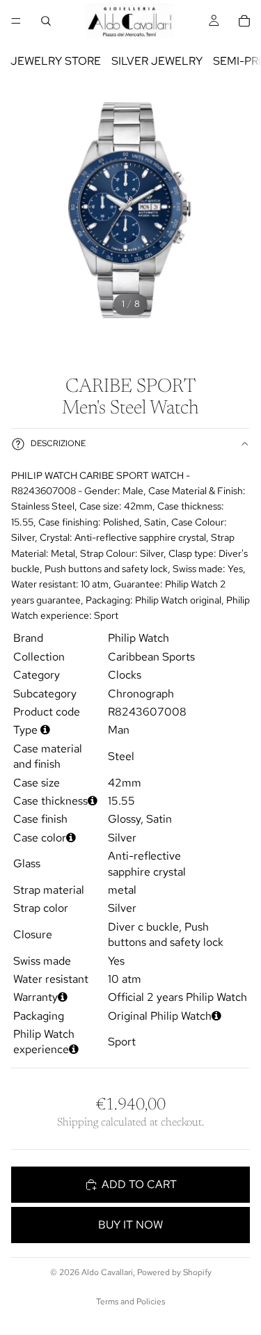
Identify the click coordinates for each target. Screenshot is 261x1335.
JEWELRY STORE (55, 61)
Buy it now (130, 1224)
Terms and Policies (130, 1301)
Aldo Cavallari (107, 1272)
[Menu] (16, 21)
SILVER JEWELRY (157, 61)
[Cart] (244, 21)
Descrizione (58, 443)
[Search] (46, 21)
